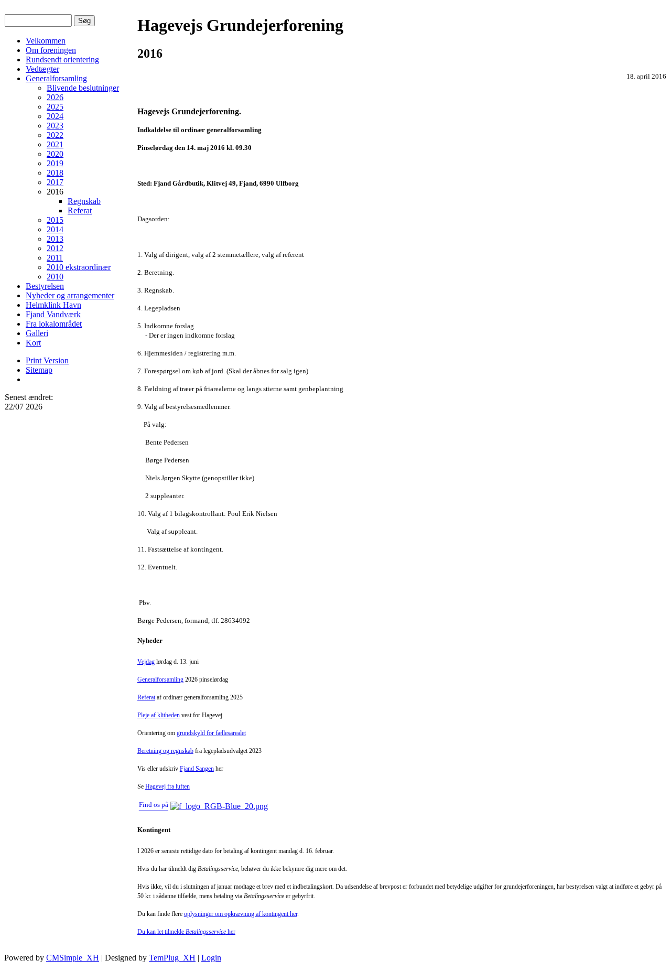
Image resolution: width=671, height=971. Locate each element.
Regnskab (84, 201)
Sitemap (39, 369)
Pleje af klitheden (158, 715)
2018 (55, 172)
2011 (55, 257)
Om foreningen (51, 50)
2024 (55, 116)
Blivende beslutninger (83, 87)
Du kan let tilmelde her (186, 931)
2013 (55, 238)
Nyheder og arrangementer (70, 295)
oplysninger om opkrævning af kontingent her (240, 914)
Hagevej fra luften (167, 786)
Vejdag (146, 661)
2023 (55, 125)
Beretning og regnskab (165, 750)
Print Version (47, 360)
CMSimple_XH (72, 957)
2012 (55, 248)
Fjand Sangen (197, 768)
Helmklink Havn (53, 304)
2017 (55, 182)
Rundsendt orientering (62, 59)
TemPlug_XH (172, 957)
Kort (33, 342)
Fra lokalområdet (54, 323)
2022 (55, 135)
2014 (55, 229)
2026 (55, 97)
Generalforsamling (56, 78)
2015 (55, 219)
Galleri (37, 333)
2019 (55, 163)
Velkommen (46, 40)
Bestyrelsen (45, 286)
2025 (55, 106)
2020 (55, 153)
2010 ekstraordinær (79, 267)
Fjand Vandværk (53, 314)
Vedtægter (42, 68)
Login (211, 957)
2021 (55, 144)
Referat (80, 210)
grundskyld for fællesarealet (211, 733)
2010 (55, 276)
